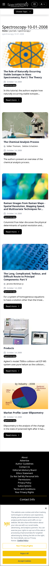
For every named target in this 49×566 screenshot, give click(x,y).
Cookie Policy (22, 540)
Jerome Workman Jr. (15, 284)
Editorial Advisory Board (24, 470)
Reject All (24, 553)
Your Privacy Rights (24, 492)
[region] (24, 535)
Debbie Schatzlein (30, 146)
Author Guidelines (24, 463)
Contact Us (24, 466)
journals (12, 31)
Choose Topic (21, 11)
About (25, 457)
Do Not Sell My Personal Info (24, 476)
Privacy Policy (24, 482)
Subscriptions (24, 485)
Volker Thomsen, (14, 146)
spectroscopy (24, 31)
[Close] (46, 508)
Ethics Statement (24, 473)
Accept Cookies (24, 561)
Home (5, 31)
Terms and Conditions (24, 489)
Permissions (24, 479)
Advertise (24, 460)
